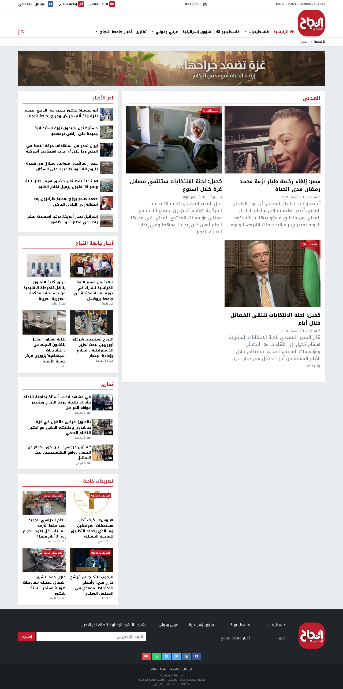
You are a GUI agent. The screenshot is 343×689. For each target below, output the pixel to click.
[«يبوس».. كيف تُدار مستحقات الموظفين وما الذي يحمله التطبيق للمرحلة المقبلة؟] (91, 503)
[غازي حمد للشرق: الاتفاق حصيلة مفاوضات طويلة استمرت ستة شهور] (44, 560)
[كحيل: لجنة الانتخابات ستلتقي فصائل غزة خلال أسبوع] (174, 139)
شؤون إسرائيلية (196, 32)
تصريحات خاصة (98, 481)
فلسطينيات (258, 32)
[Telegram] (166, 656)
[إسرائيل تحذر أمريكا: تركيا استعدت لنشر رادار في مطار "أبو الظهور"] (106, 220)
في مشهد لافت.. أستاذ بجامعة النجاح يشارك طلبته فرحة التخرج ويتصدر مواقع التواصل (57, 402)
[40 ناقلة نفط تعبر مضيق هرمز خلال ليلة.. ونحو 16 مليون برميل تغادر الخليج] (106, 185)
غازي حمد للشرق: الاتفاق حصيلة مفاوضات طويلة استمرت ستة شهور (44, 586)
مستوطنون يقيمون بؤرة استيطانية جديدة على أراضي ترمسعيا (66, 130)
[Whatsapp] (156, 656)
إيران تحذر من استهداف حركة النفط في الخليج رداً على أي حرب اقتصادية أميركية (62, 148)
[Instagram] (186, 656)
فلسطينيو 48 (228, 32)
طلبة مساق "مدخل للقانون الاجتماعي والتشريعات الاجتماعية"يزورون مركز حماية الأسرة (45, 350)
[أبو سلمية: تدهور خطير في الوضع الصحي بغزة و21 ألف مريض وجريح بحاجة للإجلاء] (106, 114)
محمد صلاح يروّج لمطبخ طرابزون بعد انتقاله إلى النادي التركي (65, 201)
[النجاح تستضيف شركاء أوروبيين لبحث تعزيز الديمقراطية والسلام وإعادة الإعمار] (91, 322)
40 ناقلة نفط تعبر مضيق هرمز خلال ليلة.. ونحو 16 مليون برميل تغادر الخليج (60, 184)
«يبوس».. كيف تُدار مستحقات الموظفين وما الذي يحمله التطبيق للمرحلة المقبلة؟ (92, 528)
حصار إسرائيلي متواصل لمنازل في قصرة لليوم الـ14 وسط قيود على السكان (62, 166)
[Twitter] (176, 656)
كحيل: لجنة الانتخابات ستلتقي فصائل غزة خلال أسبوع (176, 185)
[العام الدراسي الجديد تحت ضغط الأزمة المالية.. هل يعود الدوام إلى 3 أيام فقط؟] (44, 503)
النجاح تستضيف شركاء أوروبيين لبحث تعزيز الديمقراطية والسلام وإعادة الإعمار (93, 348)
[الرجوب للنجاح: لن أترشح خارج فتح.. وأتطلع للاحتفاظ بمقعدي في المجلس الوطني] (91, 560)
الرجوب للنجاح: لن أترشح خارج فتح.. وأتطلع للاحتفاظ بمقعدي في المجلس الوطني (91, 586)
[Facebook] (196, 656)
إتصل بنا (175, 669)
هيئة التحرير (158, 669)
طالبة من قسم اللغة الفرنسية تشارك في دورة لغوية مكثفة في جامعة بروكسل (93, 291)
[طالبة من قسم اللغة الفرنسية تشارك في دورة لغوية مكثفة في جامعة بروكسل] (91, 265)
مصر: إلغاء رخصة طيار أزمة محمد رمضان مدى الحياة (280, 185)
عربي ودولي (166, 32)
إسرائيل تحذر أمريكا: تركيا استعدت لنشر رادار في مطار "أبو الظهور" (62, 219)
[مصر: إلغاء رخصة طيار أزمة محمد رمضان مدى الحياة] (272, 139)
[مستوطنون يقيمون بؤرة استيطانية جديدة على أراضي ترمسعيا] (106, 132)
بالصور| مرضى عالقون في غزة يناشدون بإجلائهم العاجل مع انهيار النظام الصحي (59, 427)
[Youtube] (146, 656)
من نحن (187, 669)
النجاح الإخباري (311, 23)
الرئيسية (319, 42)
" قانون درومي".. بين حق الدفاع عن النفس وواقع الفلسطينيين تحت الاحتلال (59, 452)
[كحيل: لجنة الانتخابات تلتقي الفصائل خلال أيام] (272, 273)
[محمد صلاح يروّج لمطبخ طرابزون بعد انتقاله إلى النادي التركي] (106, 202)
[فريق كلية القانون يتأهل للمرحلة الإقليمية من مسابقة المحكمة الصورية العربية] (44, 265)
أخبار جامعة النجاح (115, 32)
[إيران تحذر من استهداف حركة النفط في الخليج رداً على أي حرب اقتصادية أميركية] (106, 149)
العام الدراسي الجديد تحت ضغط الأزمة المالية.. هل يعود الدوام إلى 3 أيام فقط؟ (44, 528)
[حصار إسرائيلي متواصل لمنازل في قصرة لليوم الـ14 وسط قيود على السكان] (106, 167)
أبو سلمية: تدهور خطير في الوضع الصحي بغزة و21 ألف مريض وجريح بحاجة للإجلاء (61, 113)
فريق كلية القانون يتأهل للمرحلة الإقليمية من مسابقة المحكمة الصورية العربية (44, 291)
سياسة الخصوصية (171, 675)
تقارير (141, 32)
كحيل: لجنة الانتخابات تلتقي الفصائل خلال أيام (275, 319)
